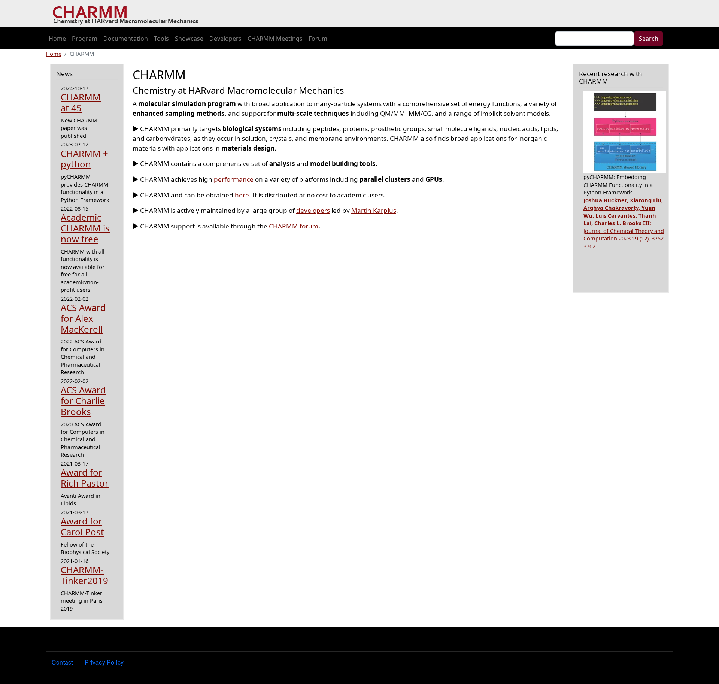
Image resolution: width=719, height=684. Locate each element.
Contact (62, 662)
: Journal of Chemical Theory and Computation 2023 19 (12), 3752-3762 (624, 223)
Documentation (125, 38)
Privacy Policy (104, 662)
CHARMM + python (84, 158)
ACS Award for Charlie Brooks (83, 401)
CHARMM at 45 (81, 102)
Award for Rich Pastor (85, 477)
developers (313, 210)
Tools (161, 38)
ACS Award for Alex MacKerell (83, 318)
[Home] (128, 14)
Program (84, 38)
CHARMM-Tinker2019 (84, 575)
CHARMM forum (293, 226)
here (242, 195)
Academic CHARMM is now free (85, 228)
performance (234, 179)
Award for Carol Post (82, 526)
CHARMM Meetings (275, 38)
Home (57, 38)
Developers (225, 38)
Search (648, 38)
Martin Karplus (373, 210)
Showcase (189, 38)
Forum (318, 38)
